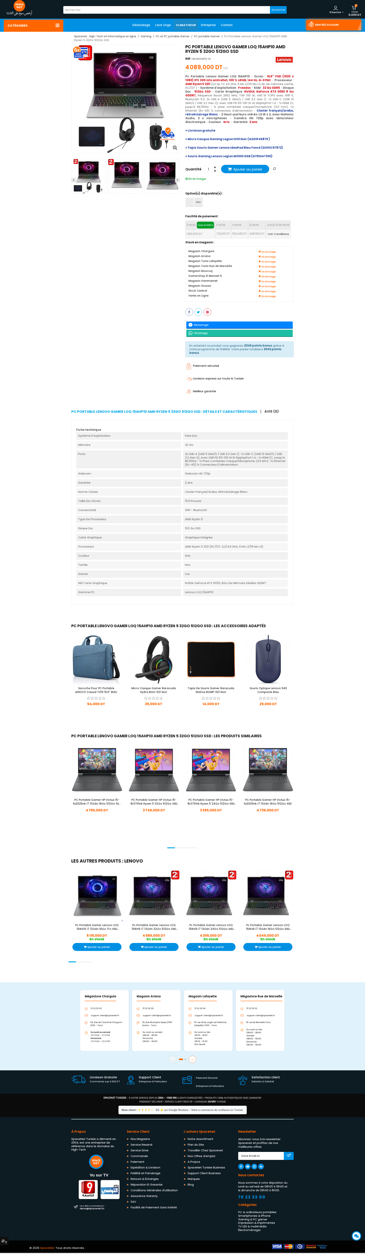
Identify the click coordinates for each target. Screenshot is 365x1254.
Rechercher (278, 9)
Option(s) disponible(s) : (204, 193)
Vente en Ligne (198, 296)
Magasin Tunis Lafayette (205, 261)
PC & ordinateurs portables (257, 1212)
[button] (171, 847)
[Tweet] (198, 312)
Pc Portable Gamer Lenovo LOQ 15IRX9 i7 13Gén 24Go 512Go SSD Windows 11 (211, 927)
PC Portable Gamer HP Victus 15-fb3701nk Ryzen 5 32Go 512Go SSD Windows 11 (154, 802)
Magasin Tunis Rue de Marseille (210, 266)
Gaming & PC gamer (252, 1219)
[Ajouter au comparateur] (274, 169)
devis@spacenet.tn (92, 1207)
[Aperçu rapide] (99, 659)
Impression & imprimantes (256, 1223)
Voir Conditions (278, 234)
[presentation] (73, 180)
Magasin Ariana (199, 256)
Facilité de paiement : (202, 216)
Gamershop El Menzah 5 (205, 276)
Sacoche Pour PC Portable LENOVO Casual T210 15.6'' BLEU (96, 690)
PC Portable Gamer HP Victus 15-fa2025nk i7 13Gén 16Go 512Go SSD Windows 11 (97, 802)
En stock (96, 709)
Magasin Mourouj (200, 271)
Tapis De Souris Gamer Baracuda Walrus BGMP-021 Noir (211, 690)
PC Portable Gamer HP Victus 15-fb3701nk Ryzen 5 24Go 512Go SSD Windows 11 (210, 802)
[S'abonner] (288, 1156)
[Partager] (189, 312)
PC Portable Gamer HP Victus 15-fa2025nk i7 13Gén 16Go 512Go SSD (268, 802)
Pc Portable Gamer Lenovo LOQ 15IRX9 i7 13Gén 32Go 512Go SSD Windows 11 (154, 927)
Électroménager (249, 1230)
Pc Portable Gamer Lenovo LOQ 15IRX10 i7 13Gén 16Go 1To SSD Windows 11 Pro (97, 927)
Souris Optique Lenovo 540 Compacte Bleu (268, 690)
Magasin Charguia (201, 251)
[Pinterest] (207, 312)
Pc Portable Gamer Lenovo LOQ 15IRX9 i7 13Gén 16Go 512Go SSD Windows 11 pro (268, 927)
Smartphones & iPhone (254, 1216)
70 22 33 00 (252, 1197)
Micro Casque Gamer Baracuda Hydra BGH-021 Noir (153, 690)
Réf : (188, 59)
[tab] (166, 412)
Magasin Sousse (199, 286)
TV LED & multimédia (252, 1226)
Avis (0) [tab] (271, 411)
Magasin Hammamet (202, 281)
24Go (198, 202)
